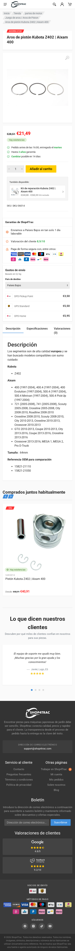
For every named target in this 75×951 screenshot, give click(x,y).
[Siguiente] (11, 496)
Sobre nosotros (56, 784)
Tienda (17, 13)
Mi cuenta (56, 774)
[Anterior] (6, 496)
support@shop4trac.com (37, 748)
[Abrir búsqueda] (54, 4)
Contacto (18, 769)
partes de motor (33, 13)
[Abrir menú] (5, 4)
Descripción (13, 328)
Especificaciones (37, 328)
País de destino (13, 279)
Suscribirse (60, 822)
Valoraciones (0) (62, 330)
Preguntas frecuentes (18, 774)
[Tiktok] (42, 926)
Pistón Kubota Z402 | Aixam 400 (25, 579)
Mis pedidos (56, 779)
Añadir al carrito (41, 169)
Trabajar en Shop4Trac (56, 769)
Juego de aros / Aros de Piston (21, 17)
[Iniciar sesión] (62, 4)
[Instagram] (33, 926)
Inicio (7, 13)
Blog (56, 790)
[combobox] (37, 285)
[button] (32, 690)
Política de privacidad (18, 784)
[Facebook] (25, 926)
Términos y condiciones (19, 779)
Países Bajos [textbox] (14, 285)
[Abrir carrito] (70, 4)
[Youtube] (50, 926)
